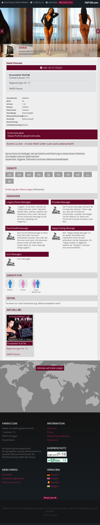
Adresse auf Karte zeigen (50, 368)
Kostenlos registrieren (16, 2)
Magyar (54, 486)
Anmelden (67, 2)
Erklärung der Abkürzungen (19, 189)
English (54, 478)
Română (55, 482)
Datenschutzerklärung (58, 436)
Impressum (52, 440)
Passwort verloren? (11, 482)
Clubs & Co (38, 2)
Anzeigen (52, 2)
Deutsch (55, 474)
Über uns (51, 428)
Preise (50, 432)
